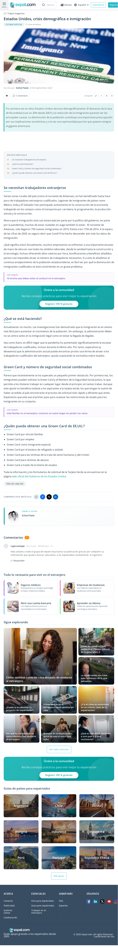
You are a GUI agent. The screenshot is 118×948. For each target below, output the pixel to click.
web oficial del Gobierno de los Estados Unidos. (39, 476)
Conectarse (98, 4)
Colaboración (10, 917)
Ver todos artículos (59, 749)
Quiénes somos (8, 911)
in (112, 96)
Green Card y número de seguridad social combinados (36, 168)
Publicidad (9, 905)
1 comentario (21, 95)
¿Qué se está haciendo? (22, 164)
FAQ (61, 900)
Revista (68, 4)
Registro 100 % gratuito (59, 303)
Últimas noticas (14, 24)
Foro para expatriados (42, 900)
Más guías (59, 875)
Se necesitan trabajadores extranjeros (29, 159)
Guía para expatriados (42, 905)
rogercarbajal (18, 546)
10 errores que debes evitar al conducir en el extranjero (36, 278)
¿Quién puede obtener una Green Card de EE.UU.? (35, 172)
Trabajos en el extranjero (38, 911)
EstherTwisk (22, 88)
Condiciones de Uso (104, 936)
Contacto (8, 900)
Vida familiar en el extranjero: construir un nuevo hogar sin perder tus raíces (47, 413)
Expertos (63, 905)
